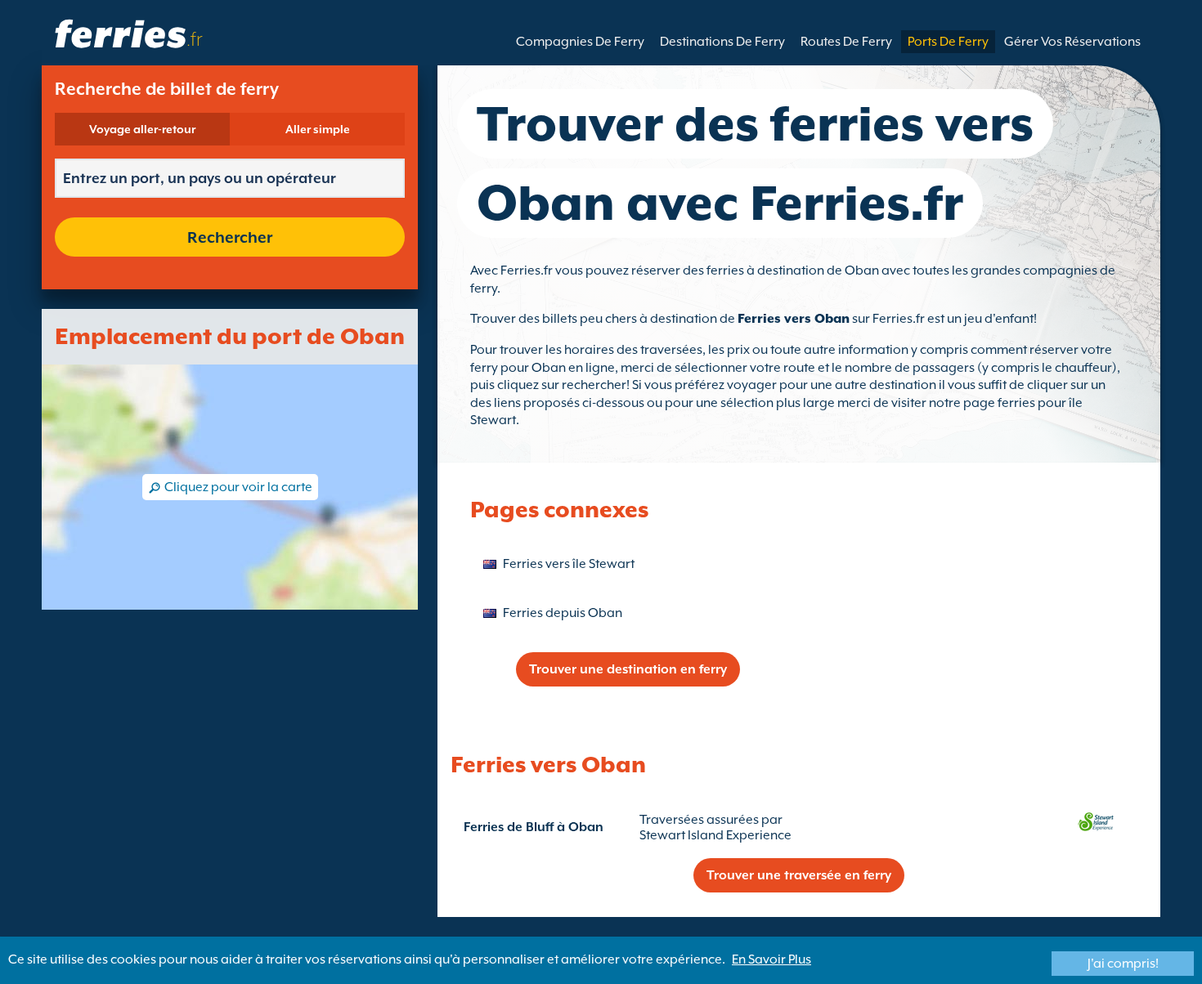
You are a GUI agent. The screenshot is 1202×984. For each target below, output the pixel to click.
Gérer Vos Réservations (1072, 41)
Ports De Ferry (948, 41)
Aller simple (317, 129)
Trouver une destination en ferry (628, 669)
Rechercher (229, 237)
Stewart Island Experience (715, 835)
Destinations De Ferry (722, 41)
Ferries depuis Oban (562, 613)
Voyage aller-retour (142, 129)
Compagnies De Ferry (580, 41)
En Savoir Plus (771, 959)
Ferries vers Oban (794, 318)
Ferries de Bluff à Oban (533, 827)
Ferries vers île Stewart (569, 564)
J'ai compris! (1123, 963)
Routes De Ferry (846, 41)
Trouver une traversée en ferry (798, 875)
